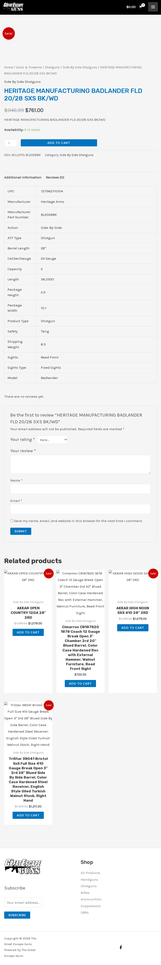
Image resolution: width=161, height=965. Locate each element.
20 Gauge (48, 258)
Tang (45, 331)
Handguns (89, 879)
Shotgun (48, 238)
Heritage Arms (52, 201)
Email (16, 501)
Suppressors (91, 906)
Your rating (22, 439)
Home (8, 67)
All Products (90, 873)
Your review (23, 450)
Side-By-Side (51, 227)
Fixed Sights (51, 367)
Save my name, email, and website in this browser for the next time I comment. (78, 521)
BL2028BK (49, 214)
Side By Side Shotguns (80, 67)
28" (43, 248)
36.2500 (47, 279)
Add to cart (58, 143)
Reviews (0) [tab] (55, 177)
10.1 (43, 308)
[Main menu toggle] (153, 7)
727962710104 (52, 191)
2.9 (43, 292)
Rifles (85, 893)
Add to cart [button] (28, 632)
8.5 (43, 344)
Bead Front (49, 357)
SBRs (85, 912)
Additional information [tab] (23, 177)
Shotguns (52, 67)
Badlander (49, 378)
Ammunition (91, 899)
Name (16, 480)
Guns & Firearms (29, 67)
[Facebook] (121, 947)
